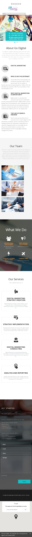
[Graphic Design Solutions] (9, 254)
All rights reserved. (21, 495)
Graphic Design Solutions (9, 259)
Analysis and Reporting (16, 373)
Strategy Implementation (16, 324)
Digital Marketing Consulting (16, 348)
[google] (12, 4)
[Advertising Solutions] (8, 238)
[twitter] (14, 4)
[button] (16, 517)
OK (25, 509)
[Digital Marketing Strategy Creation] (16, 291)
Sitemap (27, 495)
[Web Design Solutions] (23, 238)
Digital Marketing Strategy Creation (16, 299)
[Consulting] (23, 254)
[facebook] (16, 4)
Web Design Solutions (23, 243)
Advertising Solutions (8, 243)
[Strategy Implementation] (16, 317)
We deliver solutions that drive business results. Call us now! (16, 38)
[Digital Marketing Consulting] (16, 340)
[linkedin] (20, 4)
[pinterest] (18, 4)
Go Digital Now (6, 495)
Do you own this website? (12, 509)
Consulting (23, 258)
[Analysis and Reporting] (16, 366)
